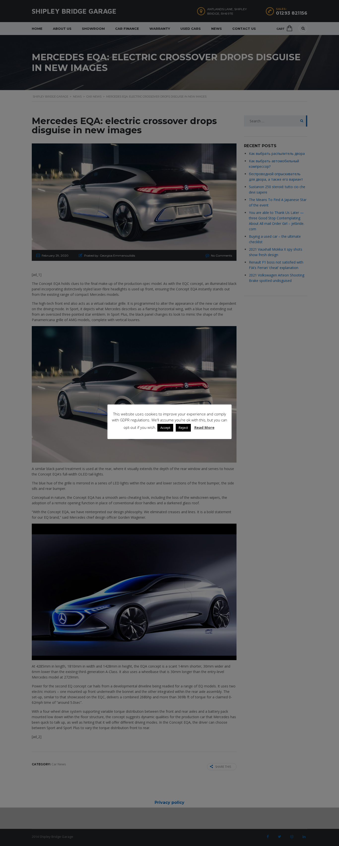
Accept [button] (165, 427)
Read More (204, 427)
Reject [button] (183, 427)
